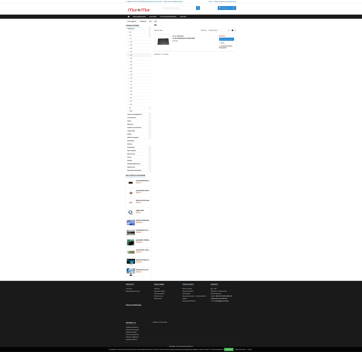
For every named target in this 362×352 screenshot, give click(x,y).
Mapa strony (158, 298)
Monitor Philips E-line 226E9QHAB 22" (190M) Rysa (143, 260)
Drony (129, 157)
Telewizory (130, 29)
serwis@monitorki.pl (177, 1)
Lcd (130, 32)
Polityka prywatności (168, 17)
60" (131, 101)
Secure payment (159, 293)
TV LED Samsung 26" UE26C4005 (183, 38)
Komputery (131, 147)
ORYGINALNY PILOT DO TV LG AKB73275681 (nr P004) (143, 230)
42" (131, 75)
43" (131, 78)
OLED (130, 111)
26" (131, 55)
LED (130, 35)
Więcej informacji (240, 349)
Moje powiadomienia (189, 301)
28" (131, 58)
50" (131, 94)
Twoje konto (188, 284)
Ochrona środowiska (132, 330)
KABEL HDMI (140, 210)
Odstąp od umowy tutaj (160, 322)
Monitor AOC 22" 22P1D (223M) (143, 270)
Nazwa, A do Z (219, 30)
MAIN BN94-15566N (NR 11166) (143, 240)
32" (131, 65)
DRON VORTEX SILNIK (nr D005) (143, 200)
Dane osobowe (187, 289)
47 (131, 85)
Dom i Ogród (131, 150)
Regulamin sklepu (139, 17)
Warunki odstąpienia (132, 337)
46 (131, 81)
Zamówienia (186, 293)
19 (130, 38)
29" (131, 62)
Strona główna (132, 25)
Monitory (130, 124)
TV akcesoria (131, 118)
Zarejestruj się (231, 1)
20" (131, 42)
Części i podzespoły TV (134, 114)
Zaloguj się (221, 1)
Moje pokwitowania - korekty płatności (194, 296)
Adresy (184, 298)
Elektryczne (131, 167)
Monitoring (131, 154)
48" (131, 88)
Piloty (129, 121)
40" (131, 71)
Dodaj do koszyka (226, 39)
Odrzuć (249, 349)
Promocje (129, 289)
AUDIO (129, 134)
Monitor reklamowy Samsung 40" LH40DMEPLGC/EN (143, 220)
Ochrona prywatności (132, 334)
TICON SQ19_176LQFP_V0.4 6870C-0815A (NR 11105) (143, 250)
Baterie (129, 144)
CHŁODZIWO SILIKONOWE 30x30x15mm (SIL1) (143, 190)
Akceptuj (229, 349)
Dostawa (152, 17)
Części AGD (131, 131)
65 (131, 104)
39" (131, 68)
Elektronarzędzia (133, 137)
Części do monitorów (134, 127)
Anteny (129, 160)
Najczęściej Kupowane (135, 175)
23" (131, 48)
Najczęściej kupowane (133, 291)
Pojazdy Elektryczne (133, 164)
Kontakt (183, 17)
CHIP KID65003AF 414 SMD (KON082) (143, 180)
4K (130, 108)
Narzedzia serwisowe (134, 170)
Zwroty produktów (188, 291)
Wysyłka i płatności (131, 339)
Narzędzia (130, 141)
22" (131, 45)
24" (131, 52)
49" (131, 91)
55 (131, 98)
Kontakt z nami (158, 296)
